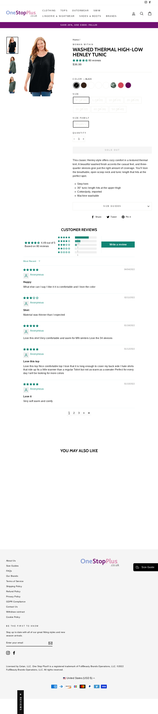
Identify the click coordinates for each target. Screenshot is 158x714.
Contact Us (12, 607)
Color (82, 79)
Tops (64, 10)
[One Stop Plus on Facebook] (14, 653)
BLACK (76, 85)
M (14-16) (81, 100)
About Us (11, 561)
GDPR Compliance (15, 602)
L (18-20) (98, 100)
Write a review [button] (118, 244)
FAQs (9, 571)
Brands (111, 16)
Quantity (79, 133)
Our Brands (12, 576)
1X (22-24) (115, 100)
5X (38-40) (118, 109)
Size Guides (112, 206)
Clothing (49, 10)
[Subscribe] (50, 643)
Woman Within (83, 44)
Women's (81, 124)
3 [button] (79, 413)
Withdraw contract (15, 612)
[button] (80, 60)
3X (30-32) (82, 109)
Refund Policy (13, 591)
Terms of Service (14, 581)
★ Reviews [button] (20, 702)
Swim (97, 10)
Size (76, 94)
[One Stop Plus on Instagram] (8, 653)
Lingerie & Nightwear (58, 16)
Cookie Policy (13, 617)
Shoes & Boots (90, 16)
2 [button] (74, 413)
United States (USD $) (79, 678)
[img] (30, 270)
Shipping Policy (14, 586)
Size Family (81, 118)
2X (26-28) (133, 100)
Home (76, 40)
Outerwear (80, 10)
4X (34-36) (100, 109)
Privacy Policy (13, 596)
